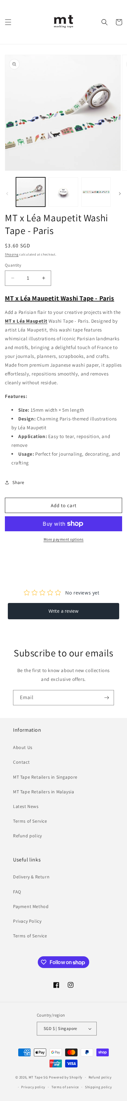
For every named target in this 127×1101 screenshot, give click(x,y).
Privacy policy (33, 1087)
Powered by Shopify (65, 1077)
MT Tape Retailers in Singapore (45, 777)
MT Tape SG (38, 1077)
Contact (21, 762)
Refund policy (27, 836)
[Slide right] (120, 193)
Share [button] (18, 482)
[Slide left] (7, 193)
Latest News (26, 806)
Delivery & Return (31, 877)
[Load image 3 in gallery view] (96, 192)
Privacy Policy (27, 921)
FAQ (17, 892)
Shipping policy (98, 1087)
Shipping (12, 254)
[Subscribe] (106, 697)
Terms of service (65, 1087)
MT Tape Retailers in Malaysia (43, 792)
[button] (8, 22)
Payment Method (31, 906)
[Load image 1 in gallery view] (30, 192)
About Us (23, 747)
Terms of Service (30, 821)
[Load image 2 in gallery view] (63, 192)
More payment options (64, 539)
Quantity (13, 265)
